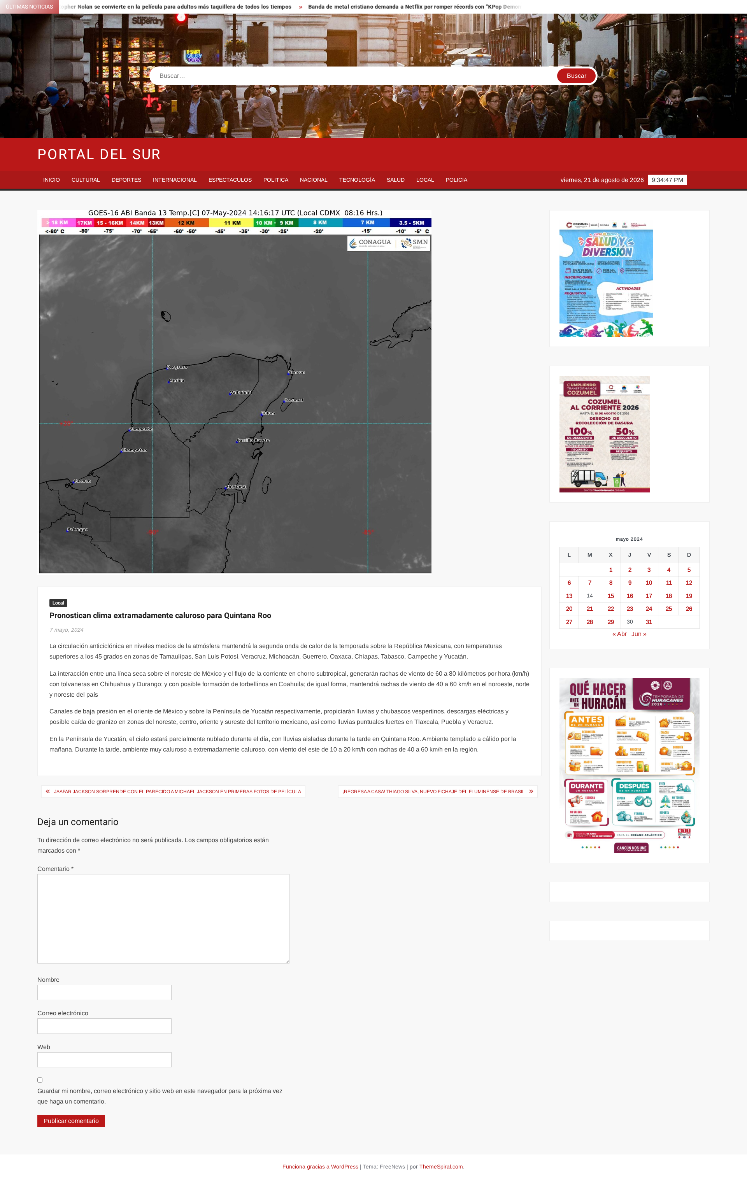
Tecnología (357, 180)
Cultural (86, 180)
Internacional (175, 180)
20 (569, 608)
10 (649, 582)
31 (649, 621)
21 (590, 608)
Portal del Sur (99, 154)
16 (630, 595)
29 (611, 621)
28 (590, 621)
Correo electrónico (62, 1013)
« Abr (619, 634)
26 (689, 608)
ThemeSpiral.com (441, 1166)
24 (649, 608)
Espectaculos (230, 180)
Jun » (639, 634)
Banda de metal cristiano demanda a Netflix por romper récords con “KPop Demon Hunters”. (356, 7)
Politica (275, 180)
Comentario (55, 868)
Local (425, 180)
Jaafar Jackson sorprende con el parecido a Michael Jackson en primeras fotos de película (177, 791)
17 (649, 595)
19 (689, 595)
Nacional (314, 180)
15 (611, 595)
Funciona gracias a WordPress (320, 1166)
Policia (456, 180)
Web (43, 1047)
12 (689, 582)
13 (569, 595)
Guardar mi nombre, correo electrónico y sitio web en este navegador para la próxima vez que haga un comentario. (159, 1096)
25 (669, 608)
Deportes (126, 180)
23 (630, 608)
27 (569, 621)
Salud (396, 180)
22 (611, 608)
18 (669, 595)
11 (669, 582)
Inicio (51, 180)
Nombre (48, 979)
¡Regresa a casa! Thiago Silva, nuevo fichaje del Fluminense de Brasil (433, 791)
